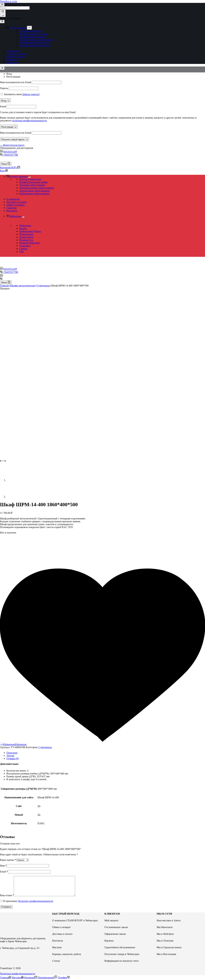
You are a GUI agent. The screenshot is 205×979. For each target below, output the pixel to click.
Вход (9, 73)
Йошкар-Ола (26, 240)
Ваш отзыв (7, 895)
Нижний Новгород (29, 242)
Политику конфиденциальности (35, 901)
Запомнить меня (13, 94)
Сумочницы (45, 747)
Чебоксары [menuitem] (15, 216)
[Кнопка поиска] (3, 13)
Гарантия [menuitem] (11, 59)
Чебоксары (25, 225)
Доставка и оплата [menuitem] (16, 53)
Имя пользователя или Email (15, 82)
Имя (3, 865)
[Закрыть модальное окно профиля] (2, 68)
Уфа (21, 251)
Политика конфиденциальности (17, 973)
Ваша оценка (8, 860)
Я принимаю (28, 901)
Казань (23, 228)
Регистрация (13, 76)
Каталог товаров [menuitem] (18, 27)
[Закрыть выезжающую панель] (2, 21)
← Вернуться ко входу (12, 145)
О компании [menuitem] (13, 51)
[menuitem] (29, 28)
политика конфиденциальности (29, 120)
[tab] (105, 752)
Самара (23, 248)
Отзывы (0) (12, 758)
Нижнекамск (26, 234)
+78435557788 (10, 154)
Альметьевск (26, 237)
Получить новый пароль (13, 139)
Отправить (6, 907)
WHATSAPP (10, 151)
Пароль (4, 88)
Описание (11, 752)
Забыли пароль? (31, 94)
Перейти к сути (8, 1)
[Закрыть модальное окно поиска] (2, 4)
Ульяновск (25, 245)
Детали (10, 755)
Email (3, 106)
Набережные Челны (30, 231)
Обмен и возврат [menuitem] (15, 56)
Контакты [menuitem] (11, 62)
